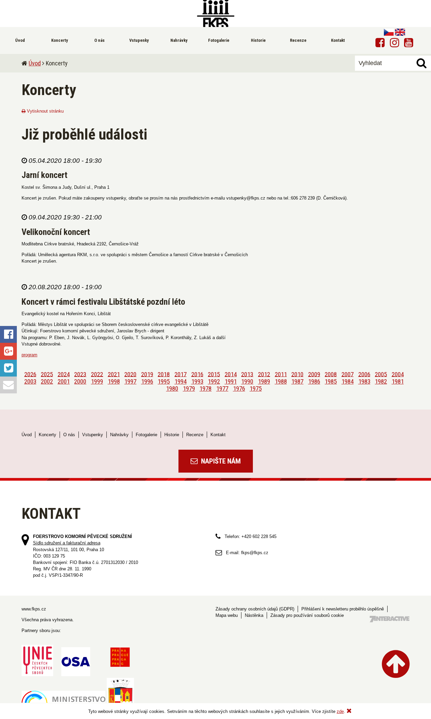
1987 (297, 381)
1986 (314, 381)
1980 (172, 388)
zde (340, 711)
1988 (281, 381)
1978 (205, 388)
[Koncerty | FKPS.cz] (215, 13)
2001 (64, 381)
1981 (398, 381)
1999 (97, 381)
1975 (256, 388)
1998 (114, 381)
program (29, 354)
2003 (30, 381)
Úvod (35, 63)
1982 (381, 381)
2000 (80, 381)
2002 (47, 381)
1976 (239, 388)
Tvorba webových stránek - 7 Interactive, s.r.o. (389, 619)
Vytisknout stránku (45, 111)
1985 (331, 381)
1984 (347, 381)
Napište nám (220, 461)
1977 (222, 388)
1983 (364, 381)
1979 (189, 388)
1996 (147, 381)
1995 (164, 381)
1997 (130, 381)
